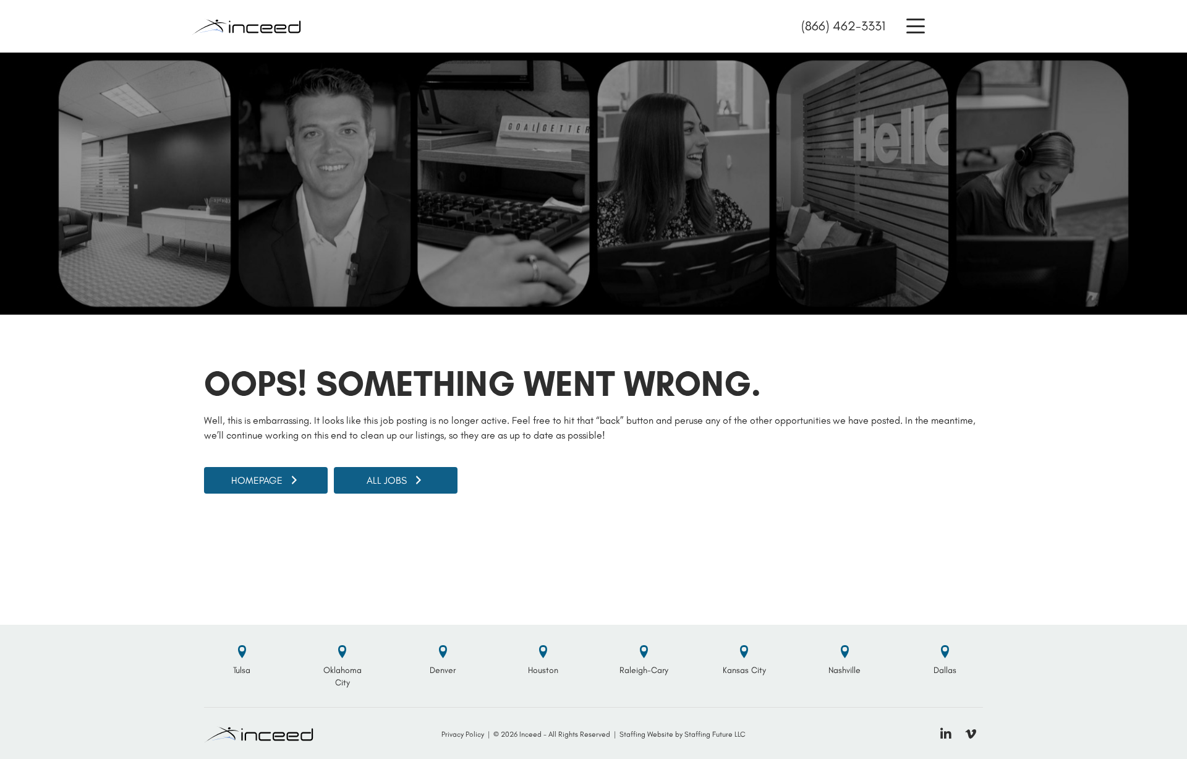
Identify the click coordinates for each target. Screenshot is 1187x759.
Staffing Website (646, 734)
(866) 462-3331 (843, 25)
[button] (915, 26)
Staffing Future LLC (715, 734)
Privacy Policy (462, 734)
